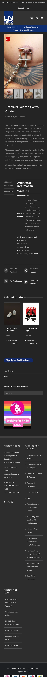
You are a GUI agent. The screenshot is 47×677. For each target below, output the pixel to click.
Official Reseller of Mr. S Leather (34, 466)
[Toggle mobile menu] (42, 18)
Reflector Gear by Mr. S (12, 638)
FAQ (28, 498)
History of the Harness (32, 530)
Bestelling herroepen (31, 577)
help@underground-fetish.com (33, 3)
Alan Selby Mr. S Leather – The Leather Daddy (33, 520)
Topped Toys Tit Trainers (11, 329)
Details (15, 343)
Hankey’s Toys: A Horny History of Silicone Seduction (34, 554)
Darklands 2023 (11, 630)
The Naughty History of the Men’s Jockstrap (33, 541)
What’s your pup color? (11, 613)
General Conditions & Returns (34, 475)
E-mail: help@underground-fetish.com (12, 474)
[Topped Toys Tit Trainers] (12, 314)
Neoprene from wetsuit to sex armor (33, 566)
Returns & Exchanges (31, 484)
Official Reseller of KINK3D (34, 457)
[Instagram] (12, 502)
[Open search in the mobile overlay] (37, 18)
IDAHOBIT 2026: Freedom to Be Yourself (11, 602)
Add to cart (30, 341)
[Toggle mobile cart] (32, 18)
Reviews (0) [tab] (8, 191)
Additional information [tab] (8, 183)
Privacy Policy (32, 492)
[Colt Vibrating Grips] (31, 314)
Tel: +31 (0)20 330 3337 (12, 467)
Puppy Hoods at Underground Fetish (33, 507)
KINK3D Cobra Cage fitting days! (12, 622)
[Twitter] (9, 502)
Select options (12, 340)
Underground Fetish (30, 254)
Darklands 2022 (11, 645)
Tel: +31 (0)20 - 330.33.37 (11, 3)
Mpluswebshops (24, 671)
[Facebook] (5, 502)
